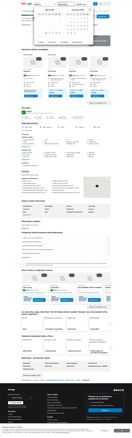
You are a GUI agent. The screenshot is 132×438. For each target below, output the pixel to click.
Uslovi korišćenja (52, 397)
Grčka (42, 380)
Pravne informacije (52, 400)
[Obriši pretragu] (54, 3)
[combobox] (45, 4)
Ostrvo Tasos (70, 380)
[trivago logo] (27, 3)
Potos (78, 380)
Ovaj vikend (65, 42)
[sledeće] (90, 10)
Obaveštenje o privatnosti (54, 405)
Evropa (35, 380)
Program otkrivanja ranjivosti (55, 413)
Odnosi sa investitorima (15, 419)
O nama (10, 414)
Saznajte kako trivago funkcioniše (57, 422)
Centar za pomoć (52, 419)
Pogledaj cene (102, 16)
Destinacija (37, 3)
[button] (99, 29)
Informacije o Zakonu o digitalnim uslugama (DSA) (62, 408)
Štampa (10, 422)
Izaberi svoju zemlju (14, 394)
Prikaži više (25, 146)
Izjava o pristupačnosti (54, 402)
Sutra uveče (53, 42)
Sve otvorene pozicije (14, 416)
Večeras (42, 42)
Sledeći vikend (78, 42)
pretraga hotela (26, 380)
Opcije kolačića (51, 410)
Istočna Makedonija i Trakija (55, 380)
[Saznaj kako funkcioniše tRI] (52, 113)
